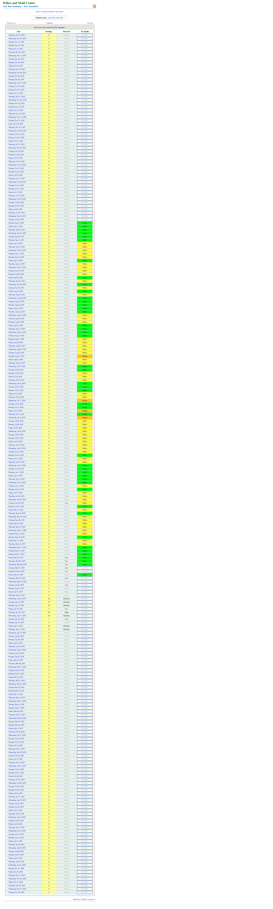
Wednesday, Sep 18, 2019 (17, 250)
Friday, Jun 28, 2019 (15, 442)
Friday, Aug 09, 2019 (16, 343)
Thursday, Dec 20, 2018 (17, 886)
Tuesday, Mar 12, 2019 (16, 705)
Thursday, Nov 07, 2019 (17, 127)
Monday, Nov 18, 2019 (16, 107)
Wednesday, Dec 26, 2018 (17, 879)
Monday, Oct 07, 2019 (16, 206)
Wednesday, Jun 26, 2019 (17, 448)
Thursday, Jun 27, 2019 (16, 445)
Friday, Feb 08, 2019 (16, 776)
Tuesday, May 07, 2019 (16, 568)
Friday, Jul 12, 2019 (15, 411)
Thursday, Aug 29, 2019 (17, 295)
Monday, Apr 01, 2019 (16, 657)
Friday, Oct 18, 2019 (15, 175)
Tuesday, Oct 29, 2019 (16, 151)
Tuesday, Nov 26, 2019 (16, 86)
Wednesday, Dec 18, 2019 (17, 39)
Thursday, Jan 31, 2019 (16, 797)
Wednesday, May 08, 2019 (17, 564)
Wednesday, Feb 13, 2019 (17, 766)
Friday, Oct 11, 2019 (15, 192)
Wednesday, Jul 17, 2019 (17, 401)
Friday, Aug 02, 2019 (16, 360)
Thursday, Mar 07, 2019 (17, 715)
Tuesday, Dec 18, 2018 (16, 892)
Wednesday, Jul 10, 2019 (17, 418)
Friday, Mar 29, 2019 (16, 660)
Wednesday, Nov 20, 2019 (17, 100)
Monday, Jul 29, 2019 (16, 373)
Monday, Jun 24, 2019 (16, 455)
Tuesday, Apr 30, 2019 (16, 585)
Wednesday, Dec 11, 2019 (17, 56)
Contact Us (91, 899)
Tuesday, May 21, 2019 (16, 534)
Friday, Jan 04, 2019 (15, 858)
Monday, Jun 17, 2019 (16, 472)
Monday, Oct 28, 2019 (16, 155)
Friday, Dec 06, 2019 (16, 66)
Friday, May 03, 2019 (16, 575)
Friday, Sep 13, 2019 (16, 261)
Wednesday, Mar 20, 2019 (17, 684)
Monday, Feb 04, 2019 (16, 790)
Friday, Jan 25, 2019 (15, 810)
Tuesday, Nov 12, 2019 (16, 121)
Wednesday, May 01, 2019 (17, 582)
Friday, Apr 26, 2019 (16, 592)
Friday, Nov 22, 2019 (16, 93)
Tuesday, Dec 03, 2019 (16, 76)
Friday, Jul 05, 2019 (15, 428)
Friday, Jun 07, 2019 (15, 493)
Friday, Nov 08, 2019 (16, 124)
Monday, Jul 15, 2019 (16, 407)
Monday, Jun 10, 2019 (16, 489)
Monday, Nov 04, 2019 (16, 138)
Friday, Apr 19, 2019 (16, 609)
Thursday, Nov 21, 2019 (17, 97)
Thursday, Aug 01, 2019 (17, 363)
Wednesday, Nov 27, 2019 (17, 83)
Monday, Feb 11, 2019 (16, 773)
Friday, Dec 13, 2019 (16, 49)
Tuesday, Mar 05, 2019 (16, 722)
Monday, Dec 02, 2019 (16, 80)
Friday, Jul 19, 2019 (15, 394)
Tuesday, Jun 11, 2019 (16, 486)
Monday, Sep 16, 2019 (16, 257)
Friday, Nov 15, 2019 (16, 110)
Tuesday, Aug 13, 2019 (16, 336)
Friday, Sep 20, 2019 (16, 243)
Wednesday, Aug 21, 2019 (17, 315)
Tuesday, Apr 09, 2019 (16, 636)
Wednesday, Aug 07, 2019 (17, 349)
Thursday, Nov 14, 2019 (17, 114)
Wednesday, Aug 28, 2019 (17, 298)
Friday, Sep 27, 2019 (16, 226)
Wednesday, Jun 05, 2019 (17, 500)
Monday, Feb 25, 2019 (16, 742)
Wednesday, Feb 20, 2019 (17, 752)
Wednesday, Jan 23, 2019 (17, 817)
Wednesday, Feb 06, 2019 (17, 783)
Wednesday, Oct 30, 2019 (17, 148)
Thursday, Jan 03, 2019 (16, 862)
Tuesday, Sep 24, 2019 (16, 237)
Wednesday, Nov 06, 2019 (17, 131)
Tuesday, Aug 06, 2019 (16, 353)
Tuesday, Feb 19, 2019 (16, 756)
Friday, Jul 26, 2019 (15, 377)
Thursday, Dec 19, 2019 (17, 35)
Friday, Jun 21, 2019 (15, 459)
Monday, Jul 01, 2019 (16, 438)
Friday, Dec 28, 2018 (16, 872)
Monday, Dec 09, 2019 (16, 62)
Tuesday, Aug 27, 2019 (16, 302)
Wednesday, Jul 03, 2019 (17, 431)
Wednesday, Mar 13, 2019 (17, 701)
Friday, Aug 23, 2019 (16, 308)
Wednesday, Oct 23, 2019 (17, 165)
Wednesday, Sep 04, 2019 (17, 284)
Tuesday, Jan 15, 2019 (16, 834)
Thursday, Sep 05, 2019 (17, 281)
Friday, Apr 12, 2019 (16, 626)
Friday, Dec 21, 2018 (16, 882)
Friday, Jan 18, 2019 (15, 824)
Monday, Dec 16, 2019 (16, 45)
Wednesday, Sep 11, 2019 (17, 267)
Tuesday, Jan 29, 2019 (16, 804)
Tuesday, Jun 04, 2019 (16, 503)
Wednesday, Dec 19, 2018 (17, 889)
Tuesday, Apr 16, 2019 (16, 619)
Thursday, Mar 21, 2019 (17, 681)
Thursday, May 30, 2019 (17, 513)
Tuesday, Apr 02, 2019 (16, 653)
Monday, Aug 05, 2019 (16, 356)
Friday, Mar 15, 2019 (16, 694)
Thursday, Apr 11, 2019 (17, 629)
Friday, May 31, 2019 (16, 510)
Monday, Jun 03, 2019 (16, 506)
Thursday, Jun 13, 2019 (16, 479)
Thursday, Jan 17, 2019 (16, 827)
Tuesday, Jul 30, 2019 (16, 370)
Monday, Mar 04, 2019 (16, 725)
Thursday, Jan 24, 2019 (16, 814)
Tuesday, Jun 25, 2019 (16, 452)
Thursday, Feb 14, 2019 (17, 763)
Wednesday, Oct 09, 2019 (17, 199)
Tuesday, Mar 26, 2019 (16, 670)
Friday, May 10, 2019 (16, 558)
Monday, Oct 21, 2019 (16, 172)
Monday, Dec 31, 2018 (16, 868)
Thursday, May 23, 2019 (17, 527)
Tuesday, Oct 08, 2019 (16, 202)
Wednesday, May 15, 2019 (17, 547)
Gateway (50, 23)
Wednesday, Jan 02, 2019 (17, 865)
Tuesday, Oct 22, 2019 (16, 168)
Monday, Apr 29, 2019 (16, 588)
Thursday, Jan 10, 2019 (16, 845)
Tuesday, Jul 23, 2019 (16, 387)
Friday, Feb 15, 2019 (16, 759)
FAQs (84, 899)
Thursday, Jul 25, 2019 (16, 380)
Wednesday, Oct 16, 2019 (17, 182)
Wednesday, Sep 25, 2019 (17, 233)
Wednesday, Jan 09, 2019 (17, 848)
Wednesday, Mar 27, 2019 (17, 667)
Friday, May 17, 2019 (16, 541)
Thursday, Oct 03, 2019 (16, 213)
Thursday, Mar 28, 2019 (17, 664)
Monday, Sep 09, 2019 (16, 274)
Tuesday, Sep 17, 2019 (16, 254)
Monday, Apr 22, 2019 (16, 605)
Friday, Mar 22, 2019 (16, 677)
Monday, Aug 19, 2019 (16, 322)
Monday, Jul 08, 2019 (16, 424)
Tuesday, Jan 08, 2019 (16, 851)
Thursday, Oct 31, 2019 (16, 144)
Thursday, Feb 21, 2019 (17, 749)
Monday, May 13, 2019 (16, 554)
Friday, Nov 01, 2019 (16, 141)
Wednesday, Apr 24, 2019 (17, 599)
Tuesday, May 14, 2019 (16, 551)
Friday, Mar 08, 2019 (16, 711)
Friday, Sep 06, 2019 (16, 278)
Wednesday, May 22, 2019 (17, 530)
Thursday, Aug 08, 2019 (17, 346)
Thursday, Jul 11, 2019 (16, 414)
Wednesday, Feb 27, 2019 (17, 735)
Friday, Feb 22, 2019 (16, 745)
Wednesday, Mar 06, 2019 (17, 718)
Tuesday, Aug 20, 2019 (16, 319)
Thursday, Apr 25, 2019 (17, 595)
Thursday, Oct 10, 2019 (16, 196)
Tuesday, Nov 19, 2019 (16, 103)
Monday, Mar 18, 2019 (16, 691)
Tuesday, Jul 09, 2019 (16, 421)
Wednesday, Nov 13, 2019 (17, 117)
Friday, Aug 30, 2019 (16, 291)
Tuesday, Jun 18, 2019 (16, 469)
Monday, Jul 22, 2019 (16, 390)
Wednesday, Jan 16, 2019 (17, 831)
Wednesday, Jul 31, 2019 (17, 366)
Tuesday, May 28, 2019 (16, 520)
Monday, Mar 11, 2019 (16, 708)
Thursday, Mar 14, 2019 (17, 698)
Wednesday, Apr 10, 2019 (17, 633)
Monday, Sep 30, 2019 (16, 223)
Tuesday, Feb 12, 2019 (16, 769)
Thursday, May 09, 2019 (17, 561)
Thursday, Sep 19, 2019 (17, 247)
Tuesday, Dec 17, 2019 (16, 42)
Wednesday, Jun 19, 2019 (17, 465)
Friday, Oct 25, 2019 (15, 158)
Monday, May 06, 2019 (16, 571)
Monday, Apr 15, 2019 (16, 623)
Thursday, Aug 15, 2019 (17, 329)
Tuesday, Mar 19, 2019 (16, 687)
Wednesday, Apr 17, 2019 (17, 616)
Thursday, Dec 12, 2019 (17, 52)
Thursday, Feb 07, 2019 (17, 780)
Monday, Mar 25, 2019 (16, 674)
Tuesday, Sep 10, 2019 (16, 271)
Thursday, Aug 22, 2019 (17, 312)
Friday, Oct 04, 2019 (15, 209)
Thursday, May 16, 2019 (17, 544)
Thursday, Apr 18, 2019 (17, 612)
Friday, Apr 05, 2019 (16, 643)
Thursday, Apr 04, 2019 (17, 646)
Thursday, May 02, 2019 (17, 578)
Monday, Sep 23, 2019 (16, 240)
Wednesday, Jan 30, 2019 (17, 800)
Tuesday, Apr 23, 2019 (16, 602)
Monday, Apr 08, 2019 (16, 640)
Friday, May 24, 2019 (16, 524)
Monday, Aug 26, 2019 (16, 305)
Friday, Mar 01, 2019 (16, 728)
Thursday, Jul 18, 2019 (16, 397)
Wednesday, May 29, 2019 (17, 517)
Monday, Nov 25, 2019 (16, 90)
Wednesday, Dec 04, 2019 (17, 73)
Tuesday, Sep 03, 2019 (16, 288)
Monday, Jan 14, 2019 (16, 838)
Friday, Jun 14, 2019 (15, 476)
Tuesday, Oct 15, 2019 (16, 185)
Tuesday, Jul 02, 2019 (16, 435)
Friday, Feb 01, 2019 (16, 793)
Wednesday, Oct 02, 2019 (17, 216)
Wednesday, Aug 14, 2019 (17, 332)
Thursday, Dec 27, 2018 (17, 875)
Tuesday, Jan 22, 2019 (16, 821)
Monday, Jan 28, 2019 (16, 807)
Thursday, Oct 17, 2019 (16, 179)
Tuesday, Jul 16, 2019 (16, 404)
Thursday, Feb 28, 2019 (17, 732)
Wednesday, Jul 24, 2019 (17, 383)
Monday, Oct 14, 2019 (16, 189)
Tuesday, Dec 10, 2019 (16, 59)
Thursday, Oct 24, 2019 (16, 162)
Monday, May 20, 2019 (16, 537)
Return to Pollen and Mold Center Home (49, 11)
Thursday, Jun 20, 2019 (16, 462)
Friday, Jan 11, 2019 (15, 841)
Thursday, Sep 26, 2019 (17, 230)
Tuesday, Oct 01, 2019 (16, 220)
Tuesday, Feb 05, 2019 (16, 786)
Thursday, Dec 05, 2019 (17, 69)
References (76, 899)
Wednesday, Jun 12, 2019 (17, 483)
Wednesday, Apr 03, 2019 (17, 650)
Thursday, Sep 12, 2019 (17, 264)
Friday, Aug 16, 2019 (16, 325)
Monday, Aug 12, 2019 (16, 339)
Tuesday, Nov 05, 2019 (16, 134)
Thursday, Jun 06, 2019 (16, 496)
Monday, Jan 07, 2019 (16, 855)
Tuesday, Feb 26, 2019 (16, 739)
